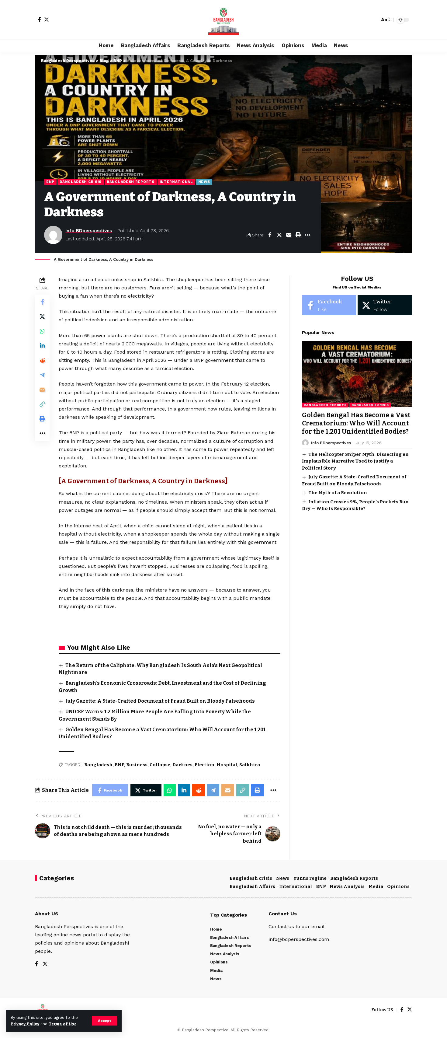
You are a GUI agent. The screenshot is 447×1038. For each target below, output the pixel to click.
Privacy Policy (25, 1024)
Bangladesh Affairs (252, 886)
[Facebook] (39, 19)
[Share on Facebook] (269, 235)
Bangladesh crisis (81, 182)
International (176, 182)
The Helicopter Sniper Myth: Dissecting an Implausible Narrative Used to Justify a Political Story (355, 460)
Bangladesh (98, 764)
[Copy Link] (42, 404)
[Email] (288, 235)
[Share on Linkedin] (42, 345)
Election (204, 764)
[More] (307, 235)
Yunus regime (310, 878)
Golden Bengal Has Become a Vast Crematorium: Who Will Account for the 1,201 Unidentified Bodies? (356, 423)
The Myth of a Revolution (337, 492)
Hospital (227, 764)
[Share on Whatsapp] (42, 330)
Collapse (160, 764)
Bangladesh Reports (130, 182)
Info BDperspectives (88, 230)
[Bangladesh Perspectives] (223, 20)
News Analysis (347, 886)
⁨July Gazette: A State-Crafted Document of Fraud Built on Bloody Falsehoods (160, 701)
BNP (50, 182)
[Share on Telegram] (42, 374)
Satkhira (249, 764)
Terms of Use (63, 1024)
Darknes (182, 764)
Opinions (398, 886)
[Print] (298, 235)
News (204, 182)
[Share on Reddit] (42, 360)
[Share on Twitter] (279, 235)
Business (136, 764)
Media (376, 886)
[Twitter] (46, 19)
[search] (373, 20)
